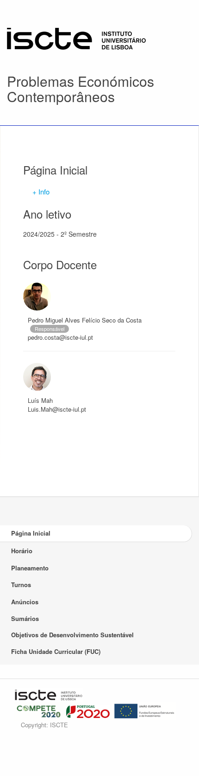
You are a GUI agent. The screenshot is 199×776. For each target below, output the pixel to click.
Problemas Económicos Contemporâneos (80, 88)
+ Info (41, 191)
